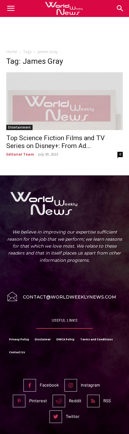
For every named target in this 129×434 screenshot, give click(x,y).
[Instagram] (70, 385)
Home (11, 51)
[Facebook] (29, 385)
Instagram (90, 384)
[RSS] (93, 401)
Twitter (73, 416)
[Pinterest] (19, 401)
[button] (120, 8)
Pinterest (38, 400)
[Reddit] (59, 401)
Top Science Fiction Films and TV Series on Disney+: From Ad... (55, 142)
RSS (107, 400)
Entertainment (19, 127)
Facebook (49, 384)
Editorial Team (20, 154)
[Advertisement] (64, 34)
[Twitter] (55, 416)
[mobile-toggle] (11, 8)
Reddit (75, 400)
